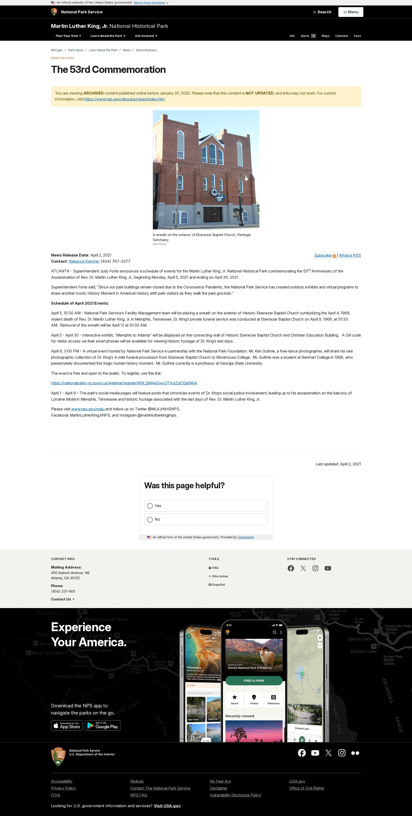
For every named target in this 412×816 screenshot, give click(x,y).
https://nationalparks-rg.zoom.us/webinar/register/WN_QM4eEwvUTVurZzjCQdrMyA (124, 383)
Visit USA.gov (167, 805)
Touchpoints (245, 537)
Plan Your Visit (67, 36)
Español (218, 584)
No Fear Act (220, 781)
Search (324, 12)
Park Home (75, 50)
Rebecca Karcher (84, 261)
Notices (137, 781)
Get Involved (144, 36)
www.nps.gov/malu (87, 409)
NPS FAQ (138, 795)
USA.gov (297, 781)
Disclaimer (218, 788)
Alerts (307, 36)
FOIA (55, 795)
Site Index (219, 576)
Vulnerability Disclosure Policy (235, 795)
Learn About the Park (106, 36)
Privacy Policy (63, 788)
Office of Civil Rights (306, 788)
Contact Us (61, 599)
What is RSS (350, 255)
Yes (158, 505)
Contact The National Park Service (160, 788)
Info (292, 36)
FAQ (214, 567)
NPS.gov (57, 50)
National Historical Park (109, 26)
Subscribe (323, 255)
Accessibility (61, 781)
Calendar (341, 36)
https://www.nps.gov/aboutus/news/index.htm (124, 99)
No (157, 519)
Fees (357, 36)
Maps (326, 36)
